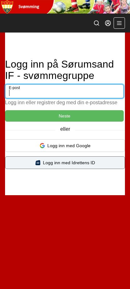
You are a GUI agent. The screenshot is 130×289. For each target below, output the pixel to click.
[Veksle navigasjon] (119, 23)
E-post (14, 88)
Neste (64, 115)
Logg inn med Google (69, 145)
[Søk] (96, 23)
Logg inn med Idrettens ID (69, 162)
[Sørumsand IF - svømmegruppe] (65, 7)
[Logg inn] (108, 23)
